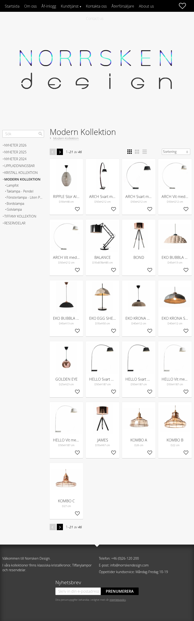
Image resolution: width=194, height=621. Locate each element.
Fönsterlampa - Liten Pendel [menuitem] (25, 197)
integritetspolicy (118, 599)
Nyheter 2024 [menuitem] (15, 159)
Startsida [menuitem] (12, 6)
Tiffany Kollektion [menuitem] (20, 216)
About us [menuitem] (146, 6)
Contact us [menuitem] (94, 18)
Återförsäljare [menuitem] (122, 6)
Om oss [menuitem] (30, 6)
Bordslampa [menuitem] (15, 203)
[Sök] (40, 133)
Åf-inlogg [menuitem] (48, 6)
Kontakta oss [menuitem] (96, 6)
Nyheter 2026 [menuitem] (15, 145)
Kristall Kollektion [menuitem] (21, 172)
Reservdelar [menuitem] (14, 223)
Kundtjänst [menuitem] (70, 6)
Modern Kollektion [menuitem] (22, 179)
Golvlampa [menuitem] (14, 209)
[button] (185, 5)
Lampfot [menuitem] (13, 185)
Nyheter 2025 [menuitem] (15, 152)
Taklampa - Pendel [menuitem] (20, 191)
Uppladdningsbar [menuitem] (19, 166)
